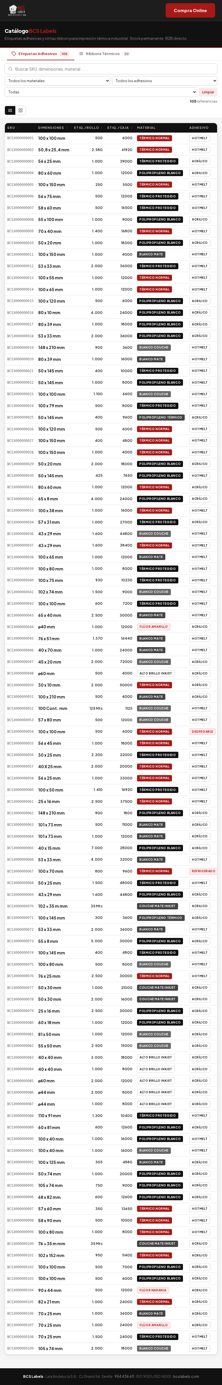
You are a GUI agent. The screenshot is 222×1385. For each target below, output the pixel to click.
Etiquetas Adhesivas (42, 53)
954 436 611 (124, 1376)
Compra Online (190, 10)
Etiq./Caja (119, 127)
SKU (12, 127)
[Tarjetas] (20, 110)
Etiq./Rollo (88, 127)
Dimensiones (53, 127)
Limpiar (208, 92)
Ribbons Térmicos (107, 53)
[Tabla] (10, 110)
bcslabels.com (186, 1376)
